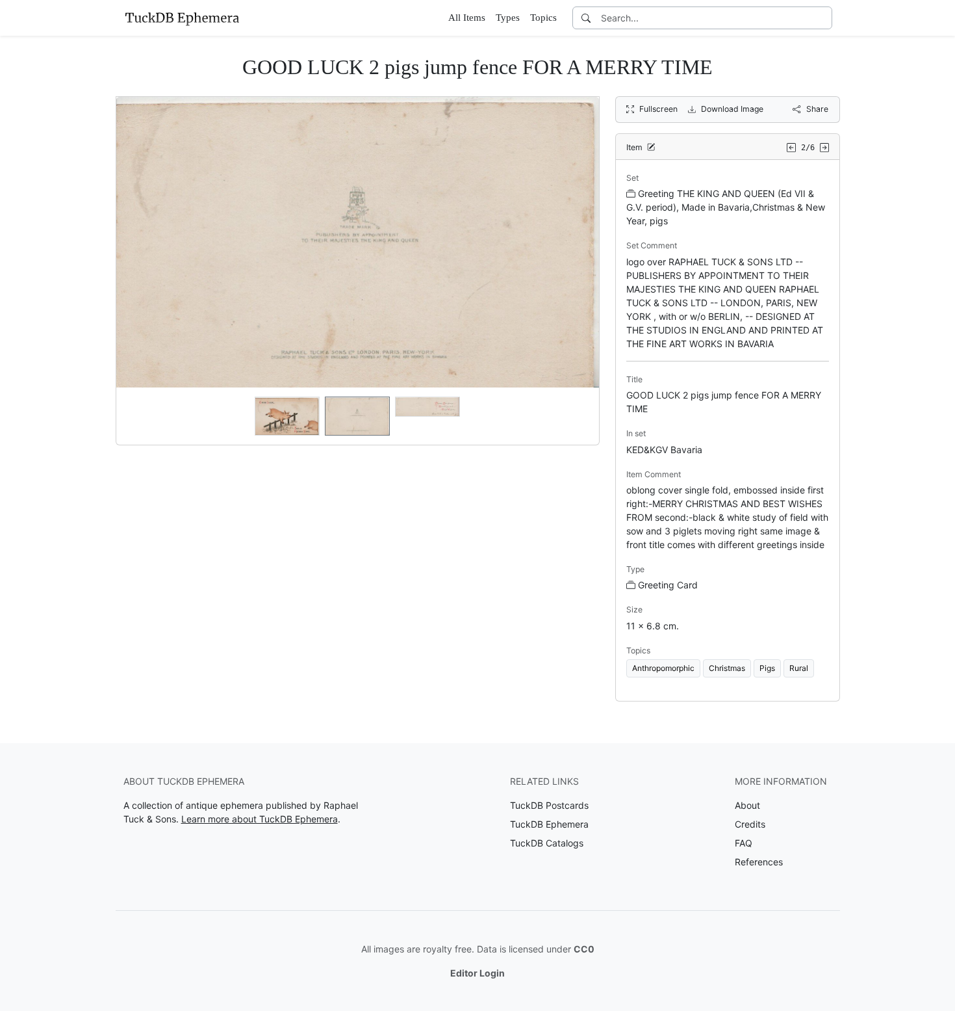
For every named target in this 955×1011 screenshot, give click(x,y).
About (747, 805)
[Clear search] (823, 18)
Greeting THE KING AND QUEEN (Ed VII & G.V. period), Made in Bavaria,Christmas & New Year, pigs (725, 207)
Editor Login (477, 972)
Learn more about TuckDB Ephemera (259, 818)
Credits (750, 824)
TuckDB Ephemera (549, 824)
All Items (466, 17)
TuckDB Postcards (549, 805)
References (759, 861)
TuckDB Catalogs (546, 842)
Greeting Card (668, 584)
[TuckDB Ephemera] (181, 17)
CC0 (584, 948)
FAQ (743, 842)
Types (508, 17)
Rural (798, 668)
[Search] (586, 18)
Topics (543, 17)
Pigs (767, 668)
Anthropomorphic (663, 668)
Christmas (727, 668)
